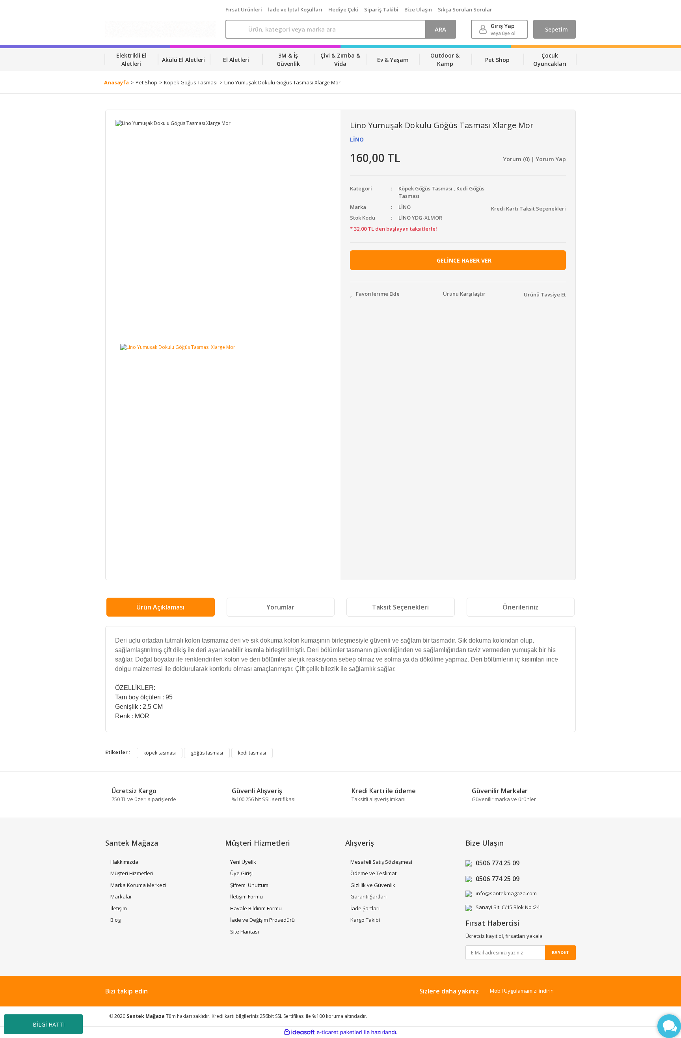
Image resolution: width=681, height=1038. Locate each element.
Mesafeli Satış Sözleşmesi (381, 861)
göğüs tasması (207, 752)
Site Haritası (244, 931)
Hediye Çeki (343, 9)
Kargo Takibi (365, 919)
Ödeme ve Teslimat (373, 873)
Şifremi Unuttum (249, 885)
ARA (440, 29)
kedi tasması (252, 752)
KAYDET (560, 952)
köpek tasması (159, 752)
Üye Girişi (241, 873)
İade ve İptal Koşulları (295, 9)
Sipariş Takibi (381, 9)
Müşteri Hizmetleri (131, 873)
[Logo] (160, 29)
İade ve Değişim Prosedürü (262, 919)
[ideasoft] (299, 1032)
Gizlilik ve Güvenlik (372, 885)
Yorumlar (280, 607)
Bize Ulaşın (418, 9)
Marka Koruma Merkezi (138, 885)
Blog (115, 919)
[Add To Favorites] (375, 294)
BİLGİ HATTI (49, 1024)
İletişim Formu (246, 896)
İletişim (118, 908)
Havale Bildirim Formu (256, 908)
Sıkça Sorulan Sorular (465, 9)
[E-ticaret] (339, 1032)
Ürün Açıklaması (160, 607)
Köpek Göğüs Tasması (425, 188)
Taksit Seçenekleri (400, 607)
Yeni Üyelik (243, 861)
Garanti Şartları (368, 896)
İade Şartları (365, 908)
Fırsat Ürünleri (243, 9)
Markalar (121, 896)
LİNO (357, 139)
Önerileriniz (520, 607)
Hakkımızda (124, 861)
